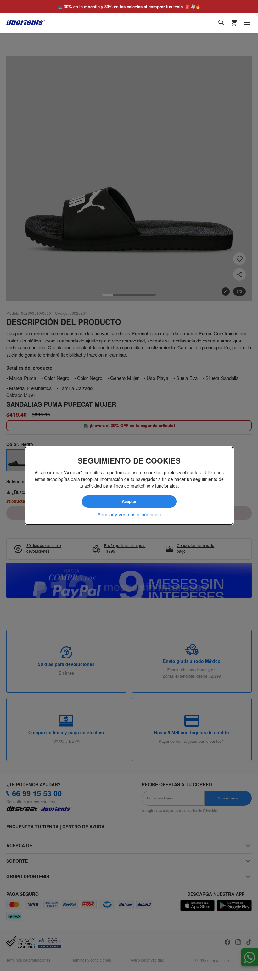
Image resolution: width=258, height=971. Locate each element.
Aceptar (129, 501)
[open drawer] (246, 22)
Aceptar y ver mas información (129, 514)
